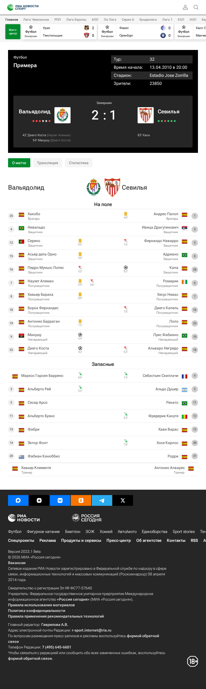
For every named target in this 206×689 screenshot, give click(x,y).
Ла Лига (110, 19)
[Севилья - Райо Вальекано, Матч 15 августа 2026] (162, 121)
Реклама (47, 540)
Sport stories (184, 531)
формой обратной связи (30, 658)
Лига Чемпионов (36, 19)
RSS (194, 540)
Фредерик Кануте (163, 416)
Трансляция (47, 163)
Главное (11, 19)
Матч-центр (13, 31)
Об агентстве (148, 540)
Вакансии (16, 563)
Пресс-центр (118, 540)
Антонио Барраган (44, 321)
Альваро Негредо (163, 348)
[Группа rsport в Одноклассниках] (81, 500)
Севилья (168, 111)
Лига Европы (76, 19)
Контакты (176, 540)
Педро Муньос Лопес (46, 267)
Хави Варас (168, 429)
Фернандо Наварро (161, 241)
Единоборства (154, 531)
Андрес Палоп (166, 214)
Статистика (79, 163)
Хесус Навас (167, 294)
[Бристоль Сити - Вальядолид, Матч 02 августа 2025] (37, 121)
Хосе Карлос (167, 443)
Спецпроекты (21, 540)
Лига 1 (167, 19)
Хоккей (106, 531)
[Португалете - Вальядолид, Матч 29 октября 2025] (40, 121)
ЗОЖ (90, 531)
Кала (146, 135)
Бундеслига (148, 19)
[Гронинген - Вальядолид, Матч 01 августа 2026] (49, 121)
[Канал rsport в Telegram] (102, 500)
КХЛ (181, 19)
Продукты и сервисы (81, 540)
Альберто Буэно (41, 416)
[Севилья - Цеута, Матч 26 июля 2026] (175, 121)
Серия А (128, 19)
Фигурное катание (43, 531)
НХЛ (193, 19)
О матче (19, 163)
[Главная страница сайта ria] (9, 7)
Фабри (33, 429)
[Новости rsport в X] (123, 500)
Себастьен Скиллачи (160, 375)
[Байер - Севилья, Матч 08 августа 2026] (165, 121)
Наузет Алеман (58, 135)
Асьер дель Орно (42, 254)
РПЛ (57, 19)
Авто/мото (127, 531)
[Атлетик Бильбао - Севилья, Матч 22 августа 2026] (159, 121)
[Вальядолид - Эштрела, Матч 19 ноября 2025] (43, 121)
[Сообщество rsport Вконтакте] (60, 500)
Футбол (20, 57)
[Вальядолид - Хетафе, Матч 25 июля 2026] (46, 121)
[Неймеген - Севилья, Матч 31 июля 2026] (171, 121)
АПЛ (95, 19)
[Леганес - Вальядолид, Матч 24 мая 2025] (33, 121)
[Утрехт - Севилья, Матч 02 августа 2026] (168, 121)
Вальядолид (34, 111)
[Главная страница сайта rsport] (35, 7)
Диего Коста (37, 135)
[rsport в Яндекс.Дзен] (39, 500)
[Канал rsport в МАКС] (18, 500)
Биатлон (72, 531)
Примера (25, 65)
